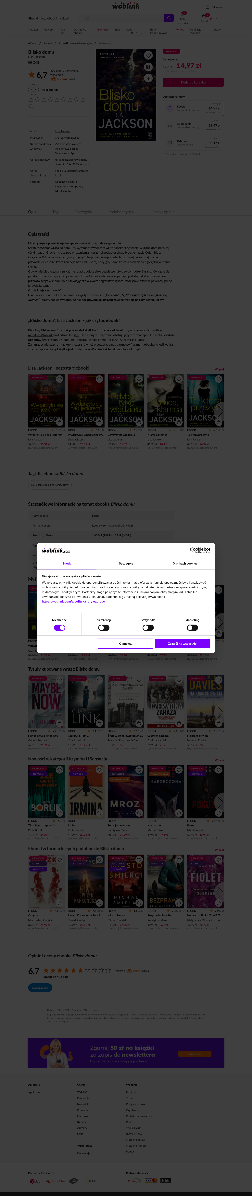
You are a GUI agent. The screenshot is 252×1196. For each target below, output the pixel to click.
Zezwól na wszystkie (182, 643)
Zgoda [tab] (67, 563)
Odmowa (125, 643)
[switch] (103, 628)
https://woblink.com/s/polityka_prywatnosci (74, 601)
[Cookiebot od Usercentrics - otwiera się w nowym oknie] (193, 550)
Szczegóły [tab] (126, 563)
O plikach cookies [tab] (185, 563)
